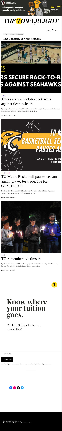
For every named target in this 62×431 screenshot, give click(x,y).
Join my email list (7, 359)
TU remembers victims (19, 258)
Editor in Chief (4, 115)
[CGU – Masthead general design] (31, 1)
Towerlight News (4, 197)
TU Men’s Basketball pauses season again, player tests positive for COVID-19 (29, 181)
